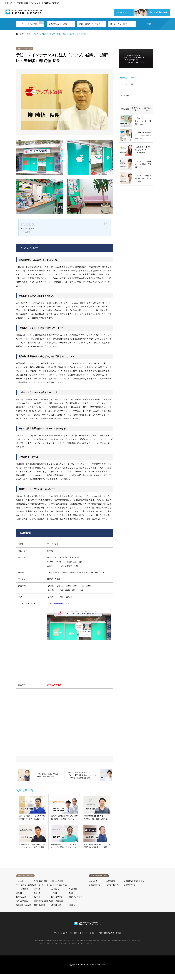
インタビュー (28, 229)
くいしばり (20, 881)
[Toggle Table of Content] (105, 223)
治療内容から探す (75, 897)
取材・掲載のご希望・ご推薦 (110, 933)
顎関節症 (72, 905)
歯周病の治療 (21, 897)
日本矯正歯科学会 (113, 885)
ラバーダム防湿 (22, 889)
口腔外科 (19, 893)
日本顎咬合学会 (130, 885)
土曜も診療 (110, 881)
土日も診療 (93, 881)
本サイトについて (61, 933)
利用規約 (73, 933)
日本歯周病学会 (95, 885)
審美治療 (37, 893)
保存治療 (37, 889)
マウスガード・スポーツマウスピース (53, 885)
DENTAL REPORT (84, 965)
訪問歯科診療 (56, 905)
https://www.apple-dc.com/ (58, 603)
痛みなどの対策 (22, 901)
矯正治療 (59, 901)
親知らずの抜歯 (39, 905)
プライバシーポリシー (88, 933)
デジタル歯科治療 (40, 881)
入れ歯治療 (73, 889)
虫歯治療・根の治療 (23, 905)
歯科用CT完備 (56, 897)
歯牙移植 (37, 897)
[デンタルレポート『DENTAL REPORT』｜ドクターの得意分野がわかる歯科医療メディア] (24, 12)
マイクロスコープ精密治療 (26, 885)
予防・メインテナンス (25, 49)
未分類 (71, 893)
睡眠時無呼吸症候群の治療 (44, 901)
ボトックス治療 (57, 881)
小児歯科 (54, 893)
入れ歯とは (55, 889)
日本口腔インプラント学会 (134, 881)
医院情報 (26, 232)
